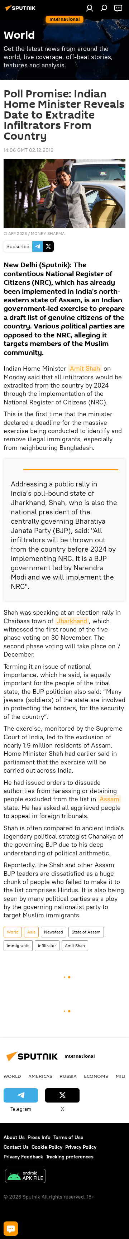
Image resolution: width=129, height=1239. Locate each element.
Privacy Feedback (23, 1156)
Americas (40, 1076)
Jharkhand (72, 621)
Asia (31, 932)
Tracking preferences (70, 1156)
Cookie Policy (47, 1147)
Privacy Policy (80, 1147)
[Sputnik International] (21, 11)
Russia (68, 1076)
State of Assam (86, 932)
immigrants (18, 945)
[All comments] (11, 1228)
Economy (96, 1076)
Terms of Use (68, 1137)
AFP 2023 (17, 233)
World (13, 932)
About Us (14, 1137)
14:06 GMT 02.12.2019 (28, 150)
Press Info (39, 1137)
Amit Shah (85, 368)
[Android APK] (25, 1177)
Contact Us (16, 1147)
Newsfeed (53, 932)
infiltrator (47, 945)
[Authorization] (89, 8)
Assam (109, 799)
